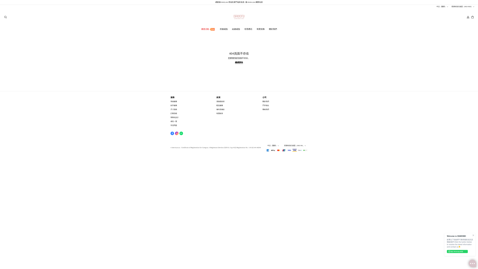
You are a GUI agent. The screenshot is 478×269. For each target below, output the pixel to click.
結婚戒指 (236, 29)
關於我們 (273, 29)
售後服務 (174, 101)
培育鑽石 (248, 29)
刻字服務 (174, 105)
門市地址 (266, 105)
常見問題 (174, 125)
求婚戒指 (224, 29)
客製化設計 (175, 117)
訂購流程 (174, 113)
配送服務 (219, 105)
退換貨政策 (220, 101)
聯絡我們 (266, 109)
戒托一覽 (174, 121)
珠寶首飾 (261, 29)
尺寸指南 (174, 109)
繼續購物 (239, 62)
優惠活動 (205, 29)
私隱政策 (219, 113)
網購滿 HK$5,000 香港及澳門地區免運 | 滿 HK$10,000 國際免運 (239, 2)
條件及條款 (220, 109)
